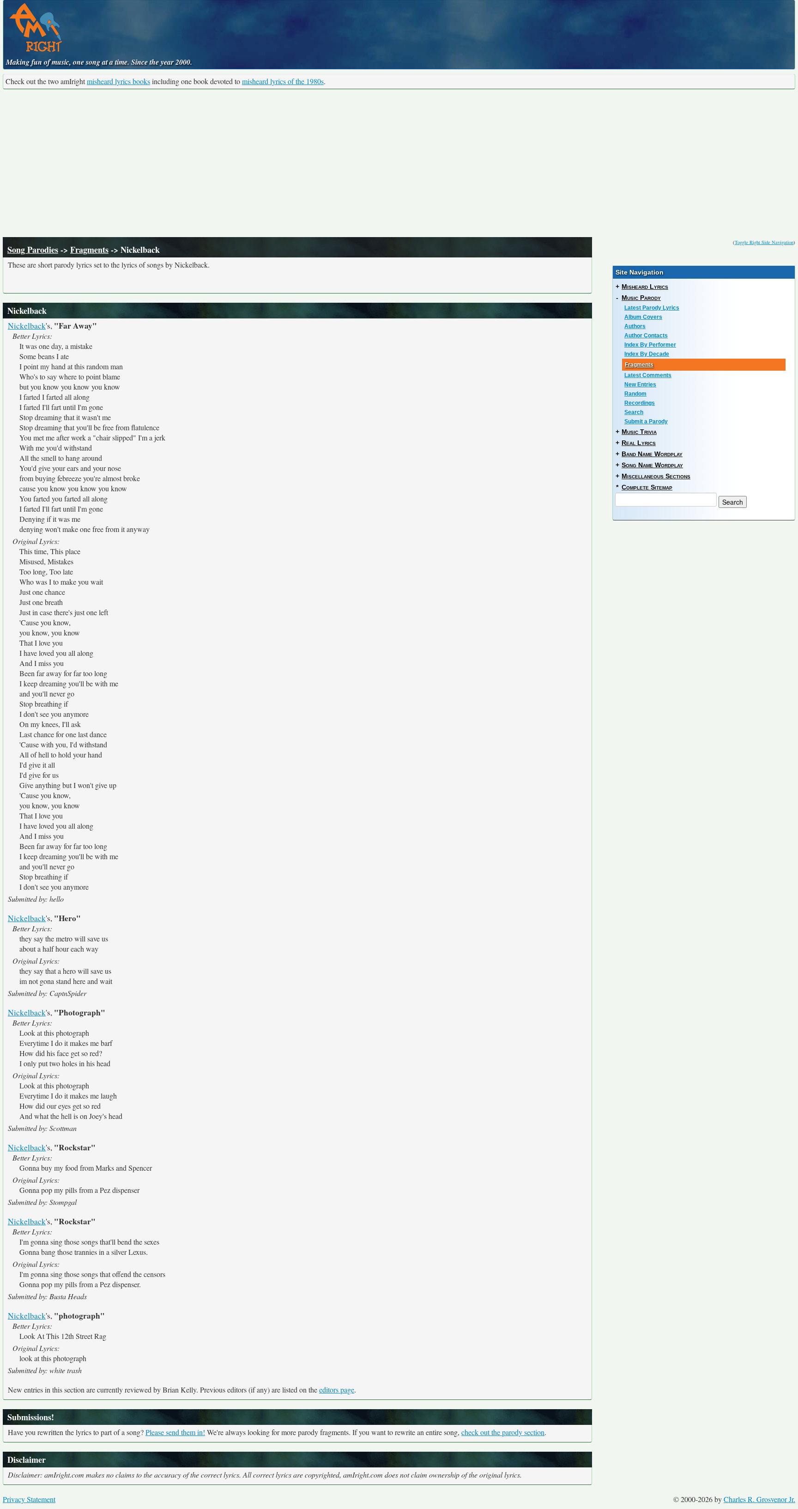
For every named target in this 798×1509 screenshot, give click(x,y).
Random (635, 394)
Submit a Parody (646, 421)
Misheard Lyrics (645, 286)
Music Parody (641, 297)
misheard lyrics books (118, 81)
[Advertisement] (399, 163)
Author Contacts (646, 335)
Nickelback (27, 325)
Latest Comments (647, 375)
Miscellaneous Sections (656, 476)
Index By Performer (650, 345)
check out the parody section (502, 1432)
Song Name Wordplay (652, 465)
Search (633, 412)
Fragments (89, 250)
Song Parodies (32, 250)
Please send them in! (175, 1432)
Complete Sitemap (647, 487)
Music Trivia (639, 431)
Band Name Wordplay (652, 454)
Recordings (639, 403)
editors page (336, 1389)
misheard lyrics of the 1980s (283, 81)
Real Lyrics (639, 442)
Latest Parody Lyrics (651, 308)
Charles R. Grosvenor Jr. (759, 1499)
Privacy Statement (29, 1499)
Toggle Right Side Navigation (764, 242)
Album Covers (643, 317)
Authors (635, 326)
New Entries (640, 384)
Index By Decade (646, 354)
